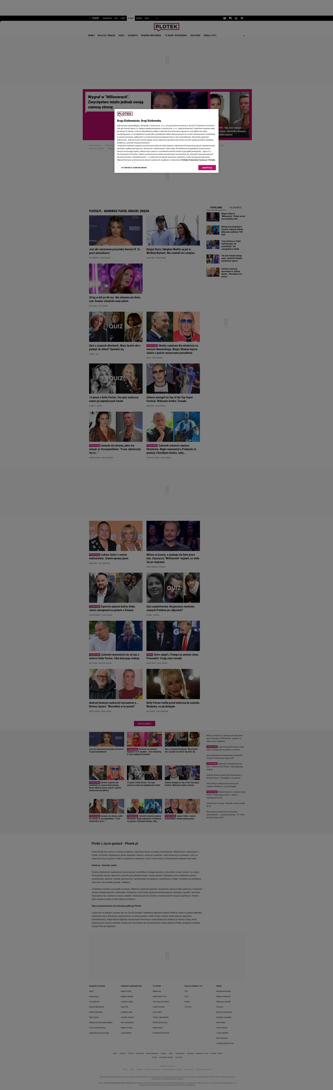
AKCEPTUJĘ (207, 168)
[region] (166, 141)
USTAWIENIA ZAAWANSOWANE (134, 168)
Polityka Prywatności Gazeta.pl (194, 160)
